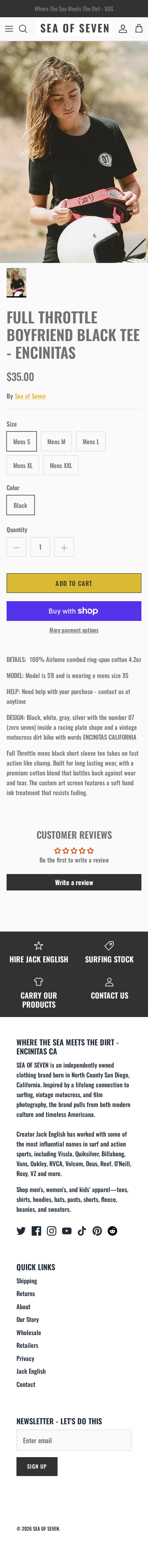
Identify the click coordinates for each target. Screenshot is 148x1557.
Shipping (26, 1280)
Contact (25, 1384)
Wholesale (28, 1332)
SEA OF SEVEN (46, 1528)
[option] (74, 152)
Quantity (17, 529)
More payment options (74, 630)
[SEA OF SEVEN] (74, 29)
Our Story (27, 1319)
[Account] (121, 29)
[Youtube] (67, 1231)
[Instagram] (51, 1231)
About (23, 1306)
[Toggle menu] (9, 29)
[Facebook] (36, 1231)
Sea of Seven (30, 395)
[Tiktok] (82, 1231)
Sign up (37, 1466)
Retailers (27, 1344)
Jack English (31, 1370)
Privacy (25, 1358)
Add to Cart (74, 583)
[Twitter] (21, 1231)
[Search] (27, 29)
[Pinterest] (97, 1231)
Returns (25, 1293)
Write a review (74, 882)
